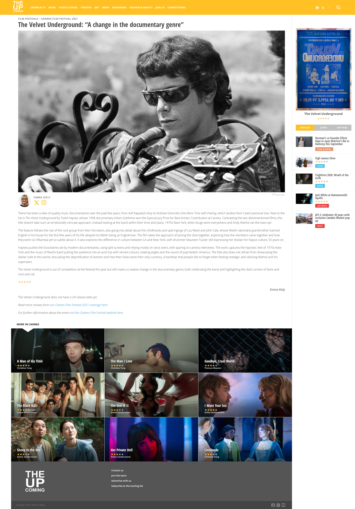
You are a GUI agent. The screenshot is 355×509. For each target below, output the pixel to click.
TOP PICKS (342, 127)
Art (96, 7)
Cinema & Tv (37, 7)
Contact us (117, 470)
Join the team (118, 475)
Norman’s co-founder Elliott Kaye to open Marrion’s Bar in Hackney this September (332, 141)
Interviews (119, 7)
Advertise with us (121, 480)
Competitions (176, 7)
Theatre (86, 7)
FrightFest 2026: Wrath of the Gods (332, 176)
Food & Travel (68, 7)
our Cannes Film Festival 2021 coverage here (78, 305)
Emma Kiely (42, 197)
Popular (305, 127)
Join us (160, 7)
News (105, 7)
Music (52, 7)
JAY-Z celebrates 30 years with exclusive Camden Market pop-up (333, 217)
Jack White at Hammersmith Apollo (331, 196)
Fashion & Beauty (141, 7)
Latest (323, 127)
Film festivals (28, 18)
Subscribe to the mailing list (127, 486)
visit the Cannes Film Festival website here (96, 313)
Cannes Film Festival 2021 (59, 18)
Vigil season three (325, 158)
